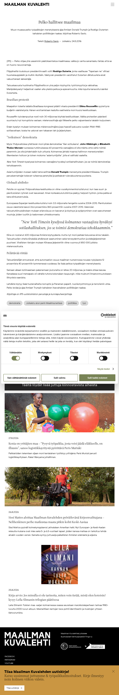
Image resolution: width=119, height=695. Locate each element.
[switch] (45, 358)
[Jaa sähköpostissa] (73, 53)
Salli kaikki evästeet (97, 377)
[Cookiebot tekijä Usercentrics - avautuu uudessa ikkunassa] (103, 316)
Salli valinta (59, 377)
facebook (10, 656)
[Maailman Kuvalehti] (27, 645)
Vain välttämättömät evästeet (21, 377)
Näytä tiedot (103, 369)
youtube (9, 663)
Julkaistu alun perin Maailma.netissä (44, 303)
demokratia (14, 303)
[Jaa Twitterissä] (45, 53)
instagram (10, 660)
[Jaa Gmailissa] (54, 53)
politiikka (72, 303)
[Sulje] (113, 671)
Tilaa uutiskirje (13, 688)
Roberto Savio (51, 41)
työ (84, 303)
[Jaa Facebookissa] (64, 53)
